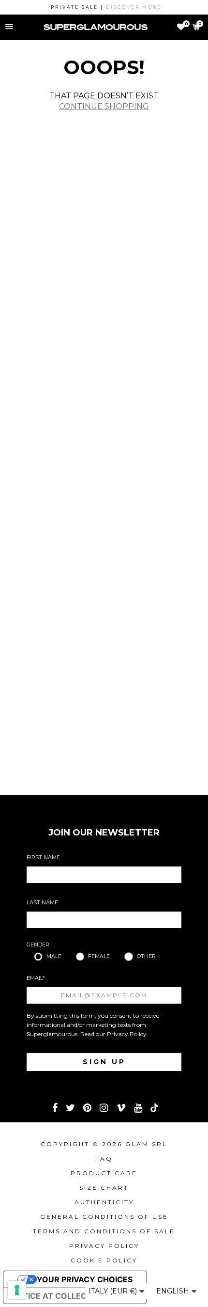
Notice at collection (58, 1296)
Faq (104, 1158)
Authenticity (104, 1202)
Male (53, 956)
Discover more (128, 7)
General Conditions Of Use (104, 1216)
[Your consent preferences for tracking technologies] (17, 1290)
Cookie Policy (104, 1260)
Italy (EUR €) (114, 1291)
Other (146, 956)
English (173, 1291)
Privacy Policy (127, 1034)
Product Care (104, 1173)
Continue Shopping (104, 106)
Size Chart (104, 1187)
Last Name (42, 902)
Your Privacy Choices (85, 1279)
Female (99, 956)
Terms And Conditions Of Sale (104, 1231)
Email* (36, 978)
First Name (43, 857)
